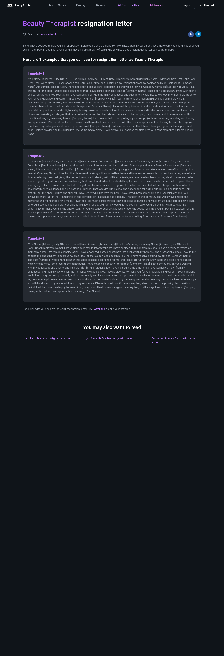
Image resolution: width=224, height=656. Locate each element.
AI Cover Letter (128, 5)
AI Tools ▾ (157, 5)
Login (186, 5)
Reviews (101, 5)
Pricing (81, 5)
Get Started (205, 5)
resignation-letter (51, 34)
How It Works (57, 5)
